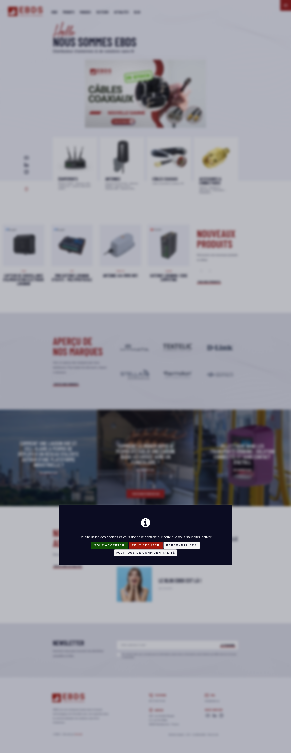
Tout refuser (146, 545)
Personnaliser (181, 545)
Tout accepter (109, 545)
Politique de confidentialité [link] (145, 552)
